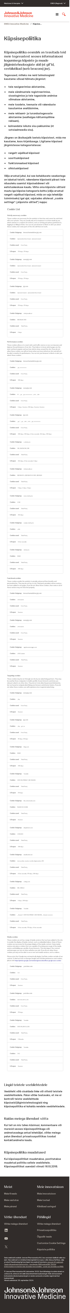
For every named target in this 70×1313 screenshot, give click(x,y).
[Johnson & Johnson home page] (18, 14)
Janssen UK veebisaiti (55, 1262)
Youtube (25, 774)
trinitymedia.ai (27, 313)
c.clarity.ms (26, 442)
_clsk (38, 394)
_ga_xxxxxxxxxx (22, 367)
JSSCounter (20, 599)
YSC (18, 973)
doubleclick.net (27, 854)
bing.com (26, 747)
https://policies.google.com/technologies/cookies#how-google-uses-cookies (38, 960)
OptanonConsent (36, 239)
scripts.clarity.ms (28, 523)
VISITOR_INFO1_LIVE (23, 999)
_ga (21, 394)
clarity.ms (26, 550)
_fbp (18, 699)
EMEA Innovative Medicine (16, 24)
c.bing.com (26, 881)
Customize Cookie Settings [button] (51, 1243)
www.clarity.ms (28, 496)
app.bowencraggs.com (30, 647)
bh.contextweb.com (29, 801)
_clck (34, 394)
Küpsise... (37, 24)
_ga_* (18, 421)
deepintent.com (28, 828)
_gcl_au (23, 726)
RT (18, 394)
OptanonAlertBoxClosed (24, 239)
